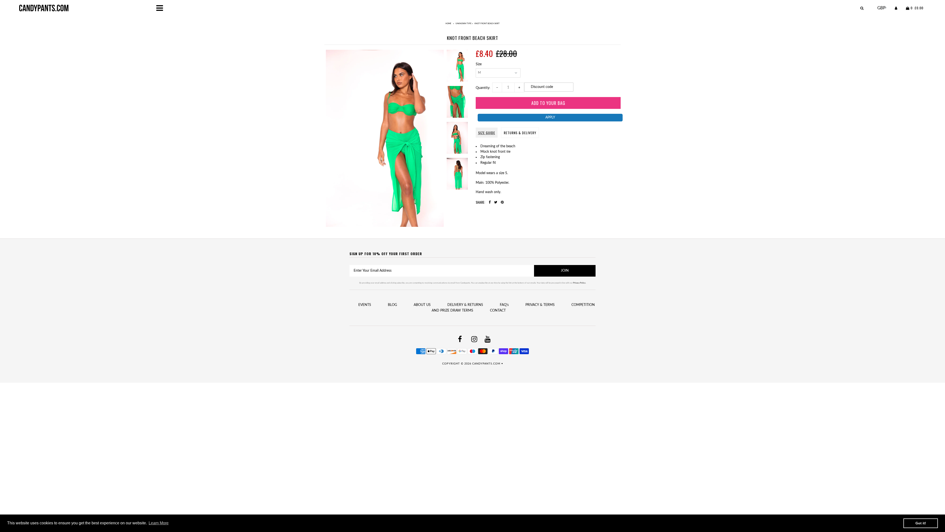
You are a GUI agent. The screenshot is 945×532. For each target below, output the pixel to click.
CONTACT (498, 310)
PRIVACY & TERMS (540, 305)
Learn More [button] (159, 523)
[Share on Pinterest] (502, 202)
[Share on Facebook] (490, 202)
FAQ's (504, 305)
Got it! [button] (920, 523)
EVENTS (364, 305)
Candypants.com (486, 363)
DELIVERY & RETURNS (465, 305)
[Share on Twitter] (495, 202)
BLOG (392, 305)
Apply (550, 117)
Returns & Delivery (520, 132)
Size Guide (486, 132)
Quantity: (484, 88)
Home (448, 24)
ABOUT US (422, 305)
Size (479, 64)
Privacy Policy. (579, 283)
